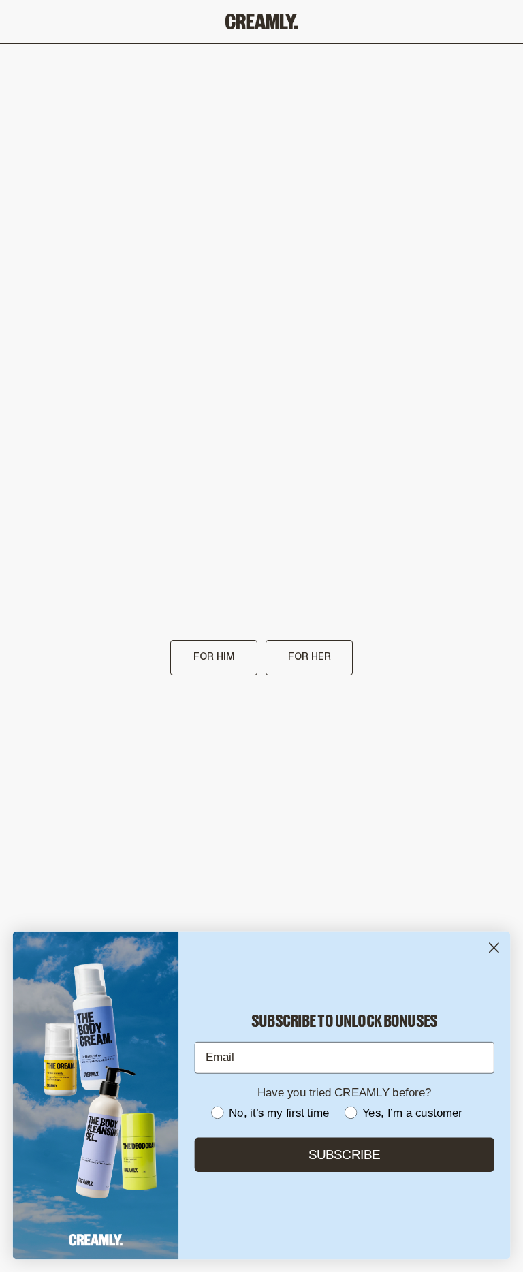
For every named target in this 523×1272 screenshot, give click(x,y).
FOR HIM (214, 657)
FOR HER (309, 657)
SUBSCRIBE (344, 1154)
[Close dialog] (494, 947)
